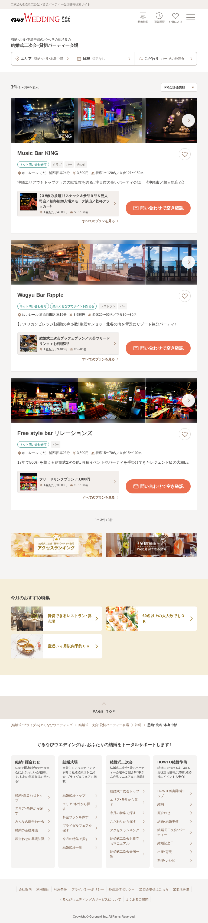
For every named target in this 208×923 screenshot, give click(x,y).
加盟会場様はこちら (153, 889)
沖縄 (138, 725)
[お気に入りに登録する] (185, 154)
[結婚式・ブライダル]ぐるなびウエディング (42, 725)
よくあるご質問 (137, 899)
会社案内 (25, 889)
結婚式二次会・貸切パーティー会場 (104, 725)
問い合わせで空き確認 (162, 208)
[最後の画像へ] (188, 120)
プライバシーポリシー (88, 889)
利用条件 (60, 889)
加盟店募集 (181, 889)
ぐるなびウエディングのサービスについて (90, 899)
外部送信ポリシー (122, 889)
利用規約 (42, 889)
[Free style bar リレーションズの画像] (104, 400)
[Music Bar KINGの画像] (104, 120)
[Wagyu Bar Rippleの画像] (104, 262)
